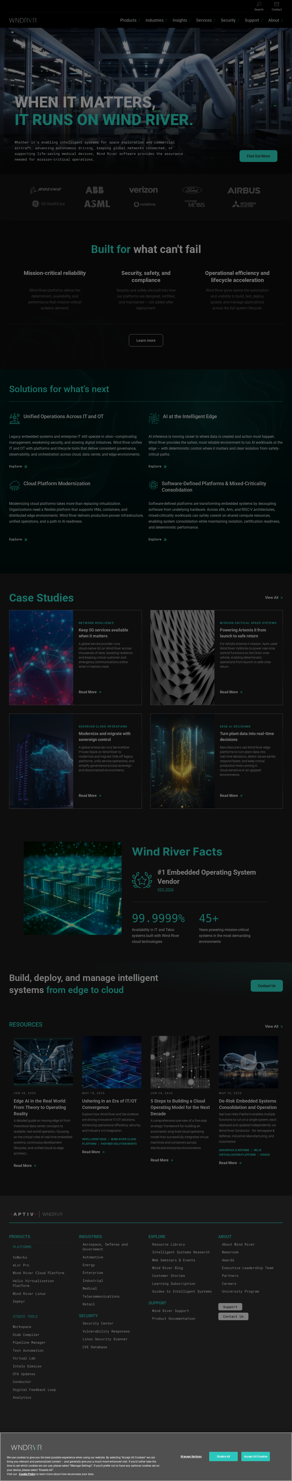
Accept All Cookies (255, 1456)
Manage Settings (191, 1456)
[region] (146, 1456)
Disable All (223, 1456)
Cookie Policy (27, 1474)
